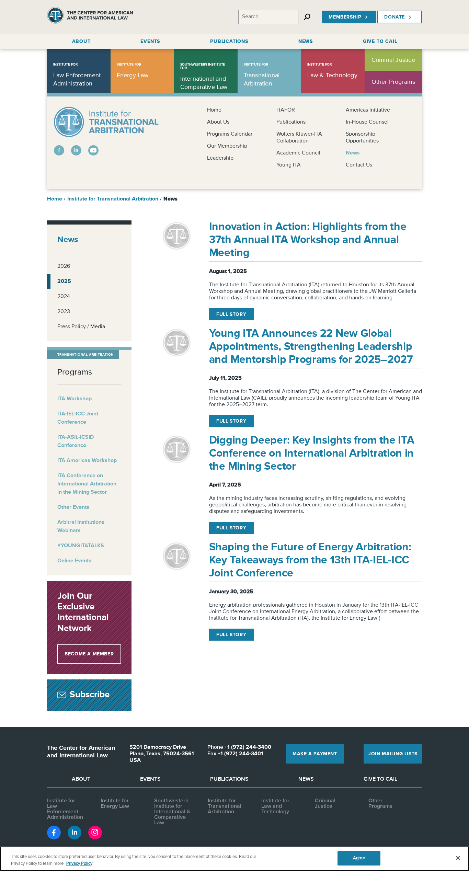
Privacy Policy (79, 863)
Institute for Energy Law (115, 803)
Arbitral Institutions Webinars (80, 527)
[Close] (458, 858)
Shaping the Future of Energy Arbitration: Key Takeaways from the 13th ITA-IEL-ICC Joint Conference (310, 560)
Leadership (220, 158)
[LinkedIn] (76, 150)
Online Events (74, 561)
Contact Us (359, 165)
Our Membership (227, 146)
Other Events (73, 507)
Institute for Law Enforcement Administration (65, 809)
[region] (234, 859)
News (353, 153)
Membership (345, 17)
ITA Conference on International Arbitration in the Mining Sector (86, 484)
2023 (63, 311)
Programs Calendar (229, 134)
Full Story (231, 314)
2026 (63, 266)
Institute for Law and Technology (275, 806)
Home (214, 110)
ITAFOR (285, 110)
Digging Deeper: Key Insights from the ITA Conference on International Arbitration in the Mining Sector (311, 453)
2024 (63, 296)
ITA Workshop (74, 399)
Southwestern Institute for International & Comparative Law (172, 812)
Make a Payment (315, 754)
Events (150, 779)
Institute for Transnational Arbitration (112, 199)
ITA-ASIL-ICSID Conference (75, 441)
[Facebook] (59, 150)
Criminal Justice (325, 803)
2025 (64, 281)
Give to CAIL (380, 779)
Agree (359, 858)
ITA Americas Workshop (87, 460)
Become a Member (89, 654)
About (81, 779)
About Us (218, 122)
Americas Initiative (368, 110)
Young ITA (288, 165)
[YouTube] (93, 150)
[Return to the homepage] (90, 17)
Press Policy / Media (81, 327)
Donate (394, 17)
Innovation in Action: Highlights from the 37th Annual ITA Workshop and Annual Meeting (308, 240)
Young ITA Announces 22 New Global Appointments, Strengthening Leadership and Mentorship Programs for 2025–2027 (311, 346)
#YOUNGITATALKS (80, 546)
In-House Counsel (367, 122)
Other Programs (380, 803)
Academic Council (298, 153)
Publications (291, 122)
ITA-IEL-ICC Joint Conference (77, 418)
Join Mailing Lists (392, 754)
